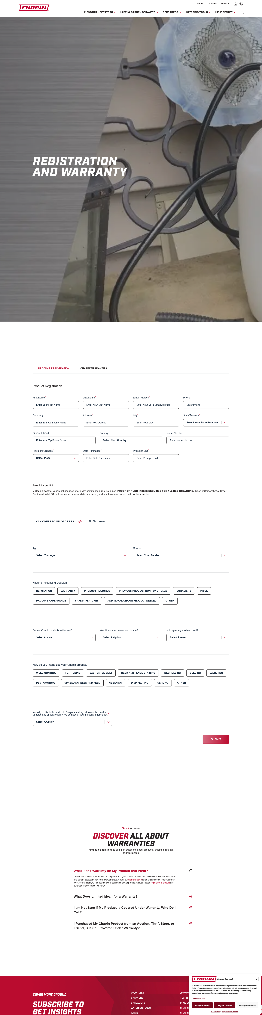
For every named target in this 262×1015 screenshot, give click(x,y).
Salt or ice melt (101, 673)
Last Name (89, 397)
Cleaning (115, 682)
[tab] (54, 368)
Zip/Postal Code (41, 433)
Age (35, 548)
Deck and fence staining (138, 673)
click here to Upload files (55, 521)
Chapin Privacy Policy (230, 1012)
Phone (186, 397)
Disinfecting (139, 682)
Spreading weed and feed (82, 682)
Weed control (46, 673)
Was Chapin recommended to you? (119, 630)
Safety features (87, 600)
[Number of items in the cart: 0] (236, 4)
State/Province (191, 415)
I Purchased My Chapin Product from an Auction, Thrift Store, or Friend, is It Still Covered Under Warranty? (124, 926)
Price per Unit (140, 451)
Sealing (162, 682)
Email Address (141, 397)
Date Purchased (92, 451)
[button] (256, 979)
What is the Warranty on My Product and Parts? (111, 871)
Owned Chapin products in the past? (52, 630)
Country (104, 433)
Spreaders (138, 1003)
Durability (183, 591)
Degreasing (172, 673)
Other (170, 600)
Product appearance (51, 600)
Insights (225, 4)
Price (204, 591)
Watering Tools (141, 1008)
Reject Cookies (225, 1005)
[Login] (241, 4)
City (135, 415)
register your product (160, 883)
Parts (135, 1013)
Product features (97, 591)
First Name (39, 397)
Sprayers (137, 998)
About (200, 4)
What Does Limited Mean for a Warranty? (106, 896)
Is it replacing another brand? (182, 630)
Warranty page (135, 880)
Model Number (174, 433)
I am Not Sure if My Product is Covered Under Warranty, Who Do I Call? (125, 910)
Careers (212, 4)
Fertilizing (73, 673)
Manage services (199, 998)
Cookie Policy (215, 1012)
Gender (137, 548)
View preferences (247, 1005)
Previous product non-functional (143, 591)
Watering (216, 673)
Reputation (44, 591)
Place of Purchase (43, 451)
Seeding (195, 673)
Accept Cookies (202, 1005)
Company (38, 415)
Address (87, 415)
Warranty (68, 591)
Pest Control (45, 682)
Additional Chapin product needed (132, 600)
